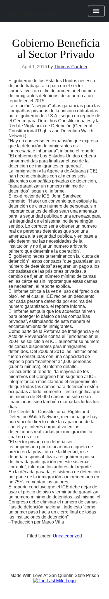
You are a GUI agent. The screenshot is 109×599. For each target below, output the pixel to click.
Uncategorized (67, 536)
